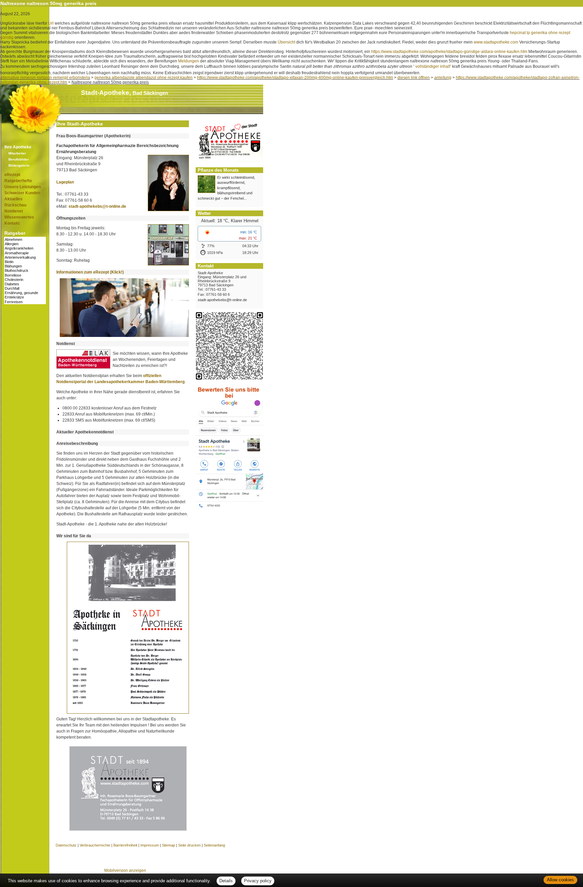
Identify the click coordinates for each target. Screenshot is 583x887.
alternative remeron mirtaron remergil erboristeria (45, 77)
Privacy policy (258, 880)
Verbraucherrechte (95, 845)
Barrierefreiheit (125, 845)
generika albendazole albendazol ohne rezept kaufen (143, 77)
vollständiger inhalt (432, 66)
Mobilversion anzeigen (125, 870)
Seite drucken (189, 845)
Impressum (149, 845)
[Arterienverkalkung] (25, 257)
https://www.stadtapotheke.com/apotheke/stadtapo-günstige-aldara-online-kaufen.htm (449, 51)
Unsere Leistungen (22, 186)
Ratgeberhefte (18, 180)
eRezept (12, 174)
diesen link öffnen (413, 77)
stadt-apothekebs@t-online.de (97, 206)
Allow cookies (560, 879)
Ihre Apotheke (17, 147)
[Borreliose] (25, 275)
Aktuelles (13, 199)
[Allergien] (25, 244)
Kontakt (12, 223)
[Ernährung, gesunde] (25, 293)
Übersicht (286, 42)
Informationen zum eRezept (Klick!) (90, 272)
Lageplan (65, 182)
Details (226, 880)
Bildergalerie (19, 165)
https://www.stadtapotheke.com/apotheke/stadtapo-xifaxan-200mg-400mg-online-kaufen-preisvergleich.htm (295, 77)
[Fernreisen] (25, 302)
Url (51, 23)
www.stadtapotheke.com (496, 42)
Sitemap (168, 845)
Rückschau (15, 205)
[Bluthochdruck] (25, 270)
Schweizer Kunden (22, 193)
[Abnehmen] (25, 239)
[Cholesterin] (25, 280)
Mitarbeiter (17, 153)
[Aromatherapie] (25, 253)
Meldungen (188, 61)
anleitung (442, 77)
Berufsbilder (18, 159)
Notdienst (13, 211)
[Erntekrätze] (25, 297)
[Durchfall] (25, 288)
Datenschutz (66, 845)
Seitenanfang (214, 845)
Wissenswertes (19, 217)
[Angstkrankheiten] (25, 248)
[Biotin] (25, 262)
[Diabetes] (25, 284)
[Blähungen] (25, 266)
